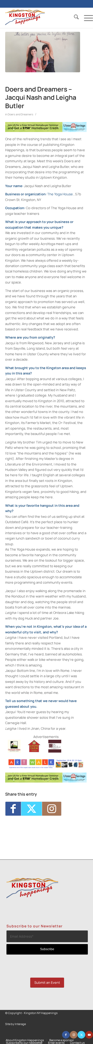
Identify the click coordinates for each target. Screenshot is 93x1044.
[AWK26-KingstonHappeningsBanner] (46, 767)
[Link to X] (81, 1035)
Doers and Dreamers (20, 114)
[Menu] (86, 17)
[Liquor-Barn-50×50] (34, 751)
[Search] (74, 17)
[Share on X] (31, 808)
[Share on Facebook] (13, 808)
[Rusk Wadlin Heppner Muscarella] (54, 751)
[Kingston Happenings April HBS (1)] (46, 130)
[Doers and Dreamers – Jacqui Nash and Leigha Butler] (42, 52)
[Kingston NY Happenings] (40, 17)
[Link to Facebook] (66, 1035)
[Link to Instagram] (51, 808)
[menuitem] (74, 17)
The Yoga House (60, 194)
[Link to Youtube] (89, 1035)
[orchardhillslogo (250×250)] (14, 751)
